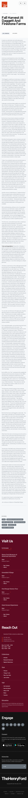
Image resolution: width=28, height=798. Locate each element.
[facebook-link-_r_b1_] (3, 724)
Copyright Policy (20, 791)
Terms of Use (20, 793)
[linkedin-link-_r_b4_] (15, 724)
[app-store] (7, 745)
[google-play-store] (19, 745)
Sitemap (13, 793)
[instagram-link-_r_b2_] (7, 724)
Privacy (7, 793)
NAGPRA (5, 791)
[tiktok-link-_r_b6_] (22, 724)
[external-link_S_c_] (14, 641)
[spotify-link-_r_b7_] (3, 728)
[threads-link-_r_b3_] (11, 724)
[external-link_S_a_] (14, 637)
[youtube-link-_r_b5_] (18, 724)
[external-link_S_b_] (14, 639)
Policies (11, 791)
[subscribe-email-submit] (24, 766)
